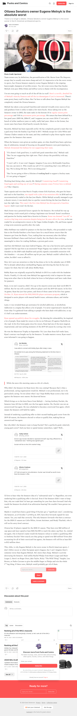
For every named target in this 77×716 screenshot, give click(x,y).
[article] (38, 635)
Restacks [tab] (16, 602)
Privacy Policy (52, 672)
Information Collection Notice (38, 672)
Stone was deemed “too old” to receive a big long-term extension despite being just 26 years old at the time (38, 218)
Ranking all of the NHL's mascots (18, 631)
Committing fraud (50, 181)
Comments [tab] (8, 602)
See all (8, 674)
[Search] (50, 3)
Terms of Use (47, 670)
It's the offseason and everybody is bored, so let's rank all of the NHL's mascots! (26, 634)
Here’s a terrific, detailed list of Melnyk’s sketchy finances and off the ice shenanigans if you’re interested (38, 95)
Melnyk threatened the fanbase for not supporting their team (28, 147)
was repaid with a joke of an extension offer (42, 194)
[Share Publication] (54, 3)
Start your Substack (33, 707)
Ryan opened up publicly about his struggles (21, 318)
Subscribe (61, 3)
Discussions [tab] (18, 625)
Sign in (71, 3)
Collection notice (52, 702)
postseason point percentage (34, 115)
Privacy (38, 702)
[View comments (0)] (13, 31)
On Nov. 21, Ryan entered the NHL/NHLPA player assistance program (32, 294)
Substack (29, 712)
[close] (56, 643)
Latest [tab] (11, 625)
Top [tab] (6, 625)
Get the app (48, 707)
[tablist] (12, 602)
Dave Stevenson (13, 24)
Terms (43, 702)
